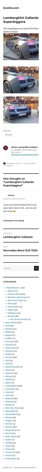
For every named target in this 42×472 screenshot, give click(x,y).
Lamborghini (8, 166)
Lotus (8, 395)
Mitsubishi (10, 411)
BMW (7, 332)
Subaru (8, 446)
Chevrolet (9, 341)
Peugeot (9, 420)
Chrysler (9, 345)
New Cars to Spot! (16, 300)
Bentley (8, 329)
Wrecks (11, 316)
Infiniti (8, 379)
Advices (11, 291)
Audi (7, 326)
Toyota (8, 449)
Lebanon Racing (15, 294)
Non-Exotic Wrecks (18, 319)
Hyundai (9, 376)
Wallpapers (13, 313)
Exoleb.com (11, 7)
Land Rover (10, 389)
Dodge (8, 354)
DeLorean (9, 351)
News (10, 303)
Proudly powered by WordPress (25, 468)
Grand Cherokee (12, 367)
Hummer (9, 373)
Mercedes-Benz (12, 408)
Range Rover (11, 430)
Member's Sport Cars (17, 297)
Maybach (9, 401)
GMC (7, 364)
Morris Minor (11, 414)
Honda (8, 370)
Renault (8, 433)
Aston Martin (11, 322)
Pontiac (8, 424)
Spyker (8, 439)
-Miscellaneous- (12, 288)
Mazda (8, 405)
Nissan (8, 417)
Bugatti (8, 335)
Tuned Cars (10, 452)
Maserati (9, 398)
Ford (7, 360)
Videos (11, 310)
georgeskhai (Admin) (14, 163)
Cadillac (8, 338)
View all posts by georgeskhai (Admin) (25, 155)
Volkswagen (10, 458)
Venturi (8, 455)
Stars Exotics (13, 307)
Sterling (9, 443)
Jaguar (8, 382)
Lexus (8, 392)
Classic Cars (10, 348)
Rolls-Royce (10, 436)
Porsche (9, 427)
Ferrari (8, 357)
